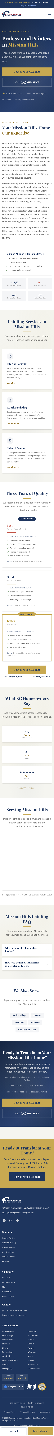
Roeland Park (7, 1352)
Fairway (37, 1015)
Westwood (19, 1022)
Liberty (5, 1348)
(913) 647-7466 (27, 1407)
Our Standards (8, 1252)
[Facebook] (4, 1221)
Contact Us (6, 1291)
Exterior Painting (9, 1242)
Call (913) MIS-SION (27, 82)
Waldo (30, 1356)
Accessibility (45, 1412)
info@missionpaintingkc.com (14, 1315)
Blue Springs (7, 1368)
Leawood (35, 1022)
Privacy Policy (10, 1412)
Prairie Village (19, 1015)
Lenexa (31, 1344)
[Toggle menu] (49, 13)
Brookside (6, 1356)
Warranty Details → (41, 676)
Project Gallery (8, 1257)
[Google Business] (17, 1221)
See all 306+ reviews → (27, 788)
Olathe (31, 1339)
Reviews (5, 1261)
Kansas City (33, 1364)
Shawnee (6, 1344)
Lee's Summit (7, 1339)
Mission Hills (33, 1335)
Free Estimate (8, 1296)
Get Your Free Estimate (27, 71)
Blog (4, 1287)
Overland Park (8, 1331)
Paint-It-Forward (8, 1282)
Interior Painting (8, 1238)
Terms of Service (27, 1412)
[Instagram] (11, 1221)
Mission (31, 1360)
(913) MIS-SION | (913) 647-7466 (14, 1310)
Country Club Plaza (27, 1029)
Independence (34, 1368)
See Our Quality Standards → (17, 676)
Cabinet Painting (9, 1247)
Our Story (6, 1277)
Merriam (5, 1364)
